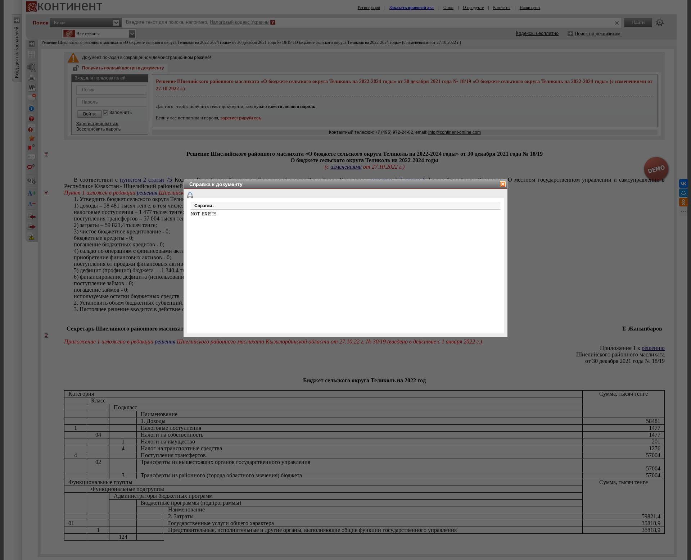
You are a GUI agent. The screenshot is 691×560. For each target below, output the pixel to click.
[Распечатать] (190, 195)
